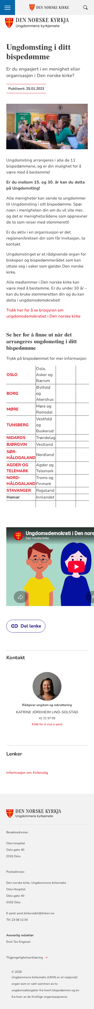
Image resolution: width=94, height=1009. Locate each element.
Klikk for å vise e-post (47, 724)
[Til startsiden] (37, 22)
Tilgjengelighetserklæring (24, 958)
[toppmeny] (7, 7)
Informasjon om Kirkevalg (27, 772)
